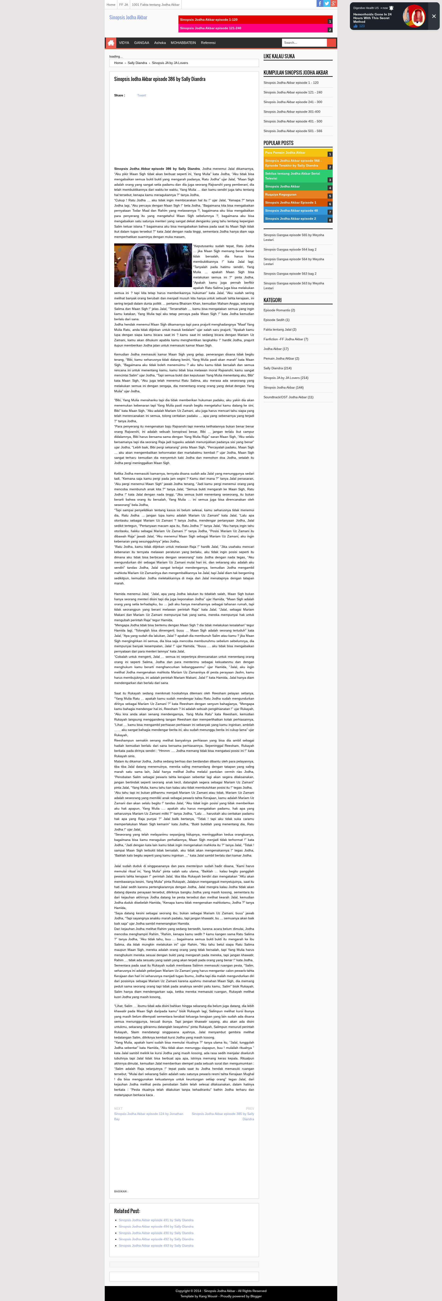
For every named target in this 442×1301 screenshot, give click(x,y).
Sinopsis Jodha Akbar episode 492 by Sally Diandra (156, 1239)
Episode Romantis (277, 310)
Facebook (320, 3)
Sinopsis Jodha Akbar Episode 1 (290, 202)
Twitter (326, 3)
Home (111, 4)
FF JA (123, 4)
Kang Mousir (208, 1296)
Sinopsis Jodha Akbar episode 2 (290, 218)
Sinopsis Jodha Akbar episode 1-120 (209, 19)
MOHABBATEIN (183, 43)
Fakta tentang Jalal (277, 329)
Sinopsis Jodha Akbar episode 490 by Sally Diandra (156, 1233)
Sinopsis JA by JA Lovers (282, 378)
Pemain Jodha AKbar (279, 358)
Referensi (208, 43)
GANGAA (141, 43)
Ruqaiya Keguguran (281, 194)
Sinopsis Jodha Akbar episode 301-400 (292, 111)
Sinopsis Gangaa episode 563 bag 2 (290, 273)
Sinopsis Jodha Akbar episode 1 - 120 (291, 82)
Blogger (256, 1296)
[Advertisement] (184, 134)
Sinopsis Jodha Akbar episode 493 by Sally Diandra (156, 1245)
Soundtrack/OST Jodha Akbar (285, 397)
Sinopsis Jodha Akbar (128, 17)
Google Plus (333, 3)
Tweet (141, 95)
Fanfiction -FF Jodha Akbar (283, 339)
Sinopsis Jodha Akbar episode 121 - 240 (293, 92)
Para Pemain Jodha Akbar (285, 152)
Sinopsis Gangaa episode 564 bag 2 (290, 249)
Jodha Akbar (273, 349)
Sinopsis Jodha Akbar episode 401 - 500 (293, 121)
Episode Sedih (274, 320)
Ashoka (160, 43)
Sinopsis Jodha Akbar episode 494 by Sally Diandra (156, 1226)
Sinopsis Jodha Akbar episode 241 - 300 (293, 102)
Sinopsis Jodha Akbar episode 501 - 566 (293, 131)
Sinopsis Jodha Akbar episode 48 (291, 210)
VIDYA (124, 43)
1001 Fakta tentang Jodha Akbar (156, 4)
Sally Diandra (273, 368)
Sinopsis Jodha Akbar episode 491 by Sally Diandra (156, 1220)
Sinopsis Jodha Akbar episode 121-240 (210, 28)
